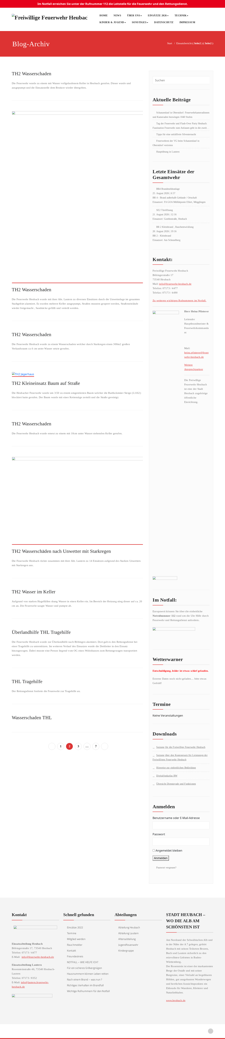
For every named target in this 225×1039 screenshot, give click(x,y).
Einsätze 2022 (75, 927)
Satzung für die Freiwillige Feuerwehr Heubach (180, 747)
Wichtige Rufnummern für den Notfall (88, 991)
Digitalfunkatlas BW (166, 775)
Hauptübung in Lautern (167, 151)
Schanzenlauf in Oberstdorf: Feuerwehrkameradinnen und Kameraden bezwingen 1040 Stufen (181, 114)
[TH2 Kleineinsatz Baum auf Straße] (23, 376)
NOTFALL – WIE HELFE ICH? (82, 962)
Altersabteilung (127, 939)
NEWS (117, 15)
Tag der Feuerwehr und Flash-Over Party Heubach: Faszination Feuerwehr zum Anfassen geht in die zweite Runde (180, 126)
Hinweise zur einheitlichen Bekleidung (176, 767)
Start (169, 43)
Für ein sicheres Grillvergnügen (84, 968)
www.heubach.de (176, 1000)
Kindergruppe (126, 951)
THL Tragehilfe (27, 681)
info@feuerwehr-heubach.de (175, 283)
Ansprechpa (191, 369)
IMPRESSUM (187, 22)
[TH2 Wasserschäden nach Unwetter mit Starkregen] (77, 502)
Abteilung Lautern (128, 933)
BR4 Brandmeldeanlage (168, 189)
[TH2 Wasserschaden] (77, 199)
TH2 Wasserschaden (31, 73)
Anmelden (161, 858)
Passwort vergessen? (166, 867)
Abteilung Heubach (129, 927)
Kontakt (71, 951)
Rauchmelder (74, 945)
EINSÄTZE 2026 (157, 15)
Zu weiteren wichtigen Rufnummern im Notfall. (179, 300)
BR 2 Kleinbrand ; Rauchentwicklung (175, 227)
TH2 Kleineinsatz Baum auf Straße (46, 383)
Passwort (159, 834)
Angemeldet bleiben (169, 850)
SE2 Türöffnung (164, 210)
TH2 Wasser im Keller (33, 591)
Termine (71, 933)
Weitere (188, 364)
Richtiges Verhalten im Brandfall (85, 985)
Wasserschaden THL (32, 717)
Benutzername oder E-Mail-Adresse (176, 818)
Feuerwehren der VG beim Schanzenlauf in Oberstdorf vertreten (176, 143)
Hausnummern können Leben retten (87, 974)
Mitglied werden (76, 939)
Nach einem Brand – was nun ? (84, 979)
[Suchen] (202, 23)
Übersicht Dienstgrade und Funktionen (176, 783)
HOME (103, 15)
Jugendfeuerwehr (128, 945)
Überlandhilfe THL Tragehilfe (41, 632)
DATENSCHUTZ (163, 22)
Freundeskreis (75, 956)
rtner (200, 369)
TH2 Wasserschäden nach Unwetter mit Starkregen (61, 551)
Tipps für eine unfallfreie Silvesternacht (176, 134)
